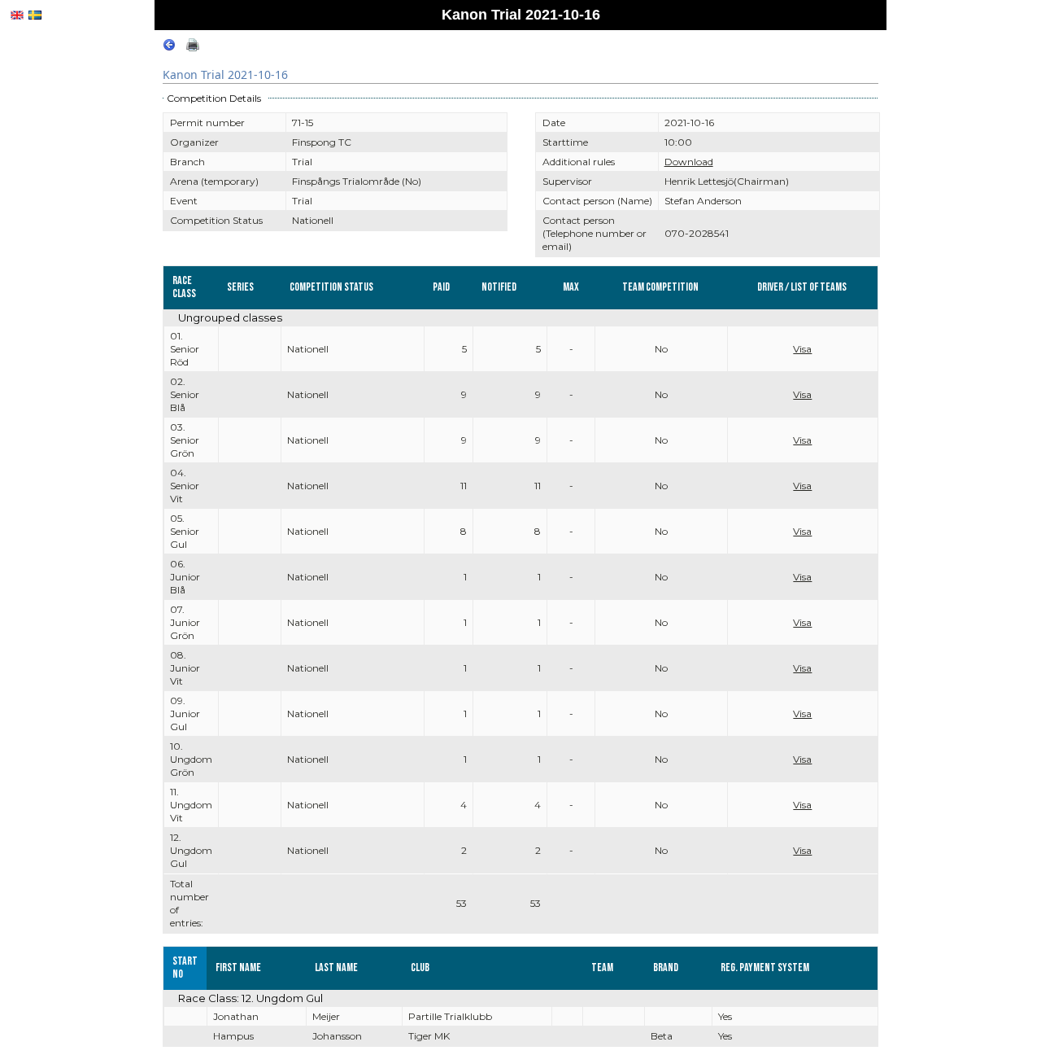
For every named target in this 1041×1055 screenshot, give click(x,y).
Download (688, 161)
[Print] (192, 48)
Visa (802, 349)
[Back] (169, 48)
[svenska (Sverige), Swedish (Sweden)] (34, 15)
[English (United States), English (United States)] (17, 15)
